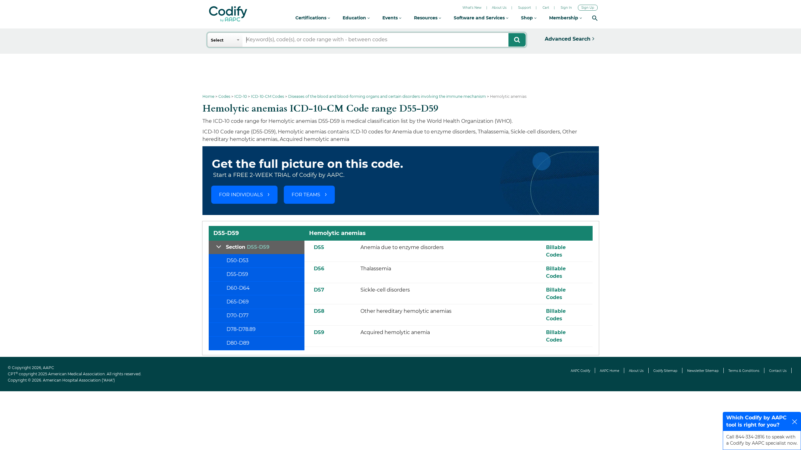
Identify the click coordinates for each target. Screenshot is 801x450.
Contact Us (778, 371)
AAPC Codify (580, 371)
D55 (319, 247)
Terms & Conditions (743, 371)
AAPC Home (609, 371)
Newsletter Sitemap (703, 371)
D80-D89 (238, 343)
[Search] (595, 18)
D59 (319, 332)
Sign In (566, 8)
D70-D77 (237, 315)
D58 (319, 311)
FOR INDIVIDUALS (241, 195)
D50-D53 (237, 260)
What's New (472, 8)
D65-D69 (238, 302)
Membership (564, 18)
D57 (319, 290)
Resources (426, 18)
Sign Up (587, 8)
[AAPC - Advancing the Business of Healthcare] (228, 14)
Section (247, 247)
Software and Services (480, 18)
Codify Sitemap (665, 371)
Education (355, 18)
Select (217, 40)
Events (390, 18)
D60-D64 (238, 288)
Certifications (311, 18)
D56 (319, 269)
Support (524, 8)
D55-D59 (237, 274)
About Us (499, 8)
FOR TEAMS (306, 195)
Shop (527, 18)
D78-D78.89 (241, 329)
